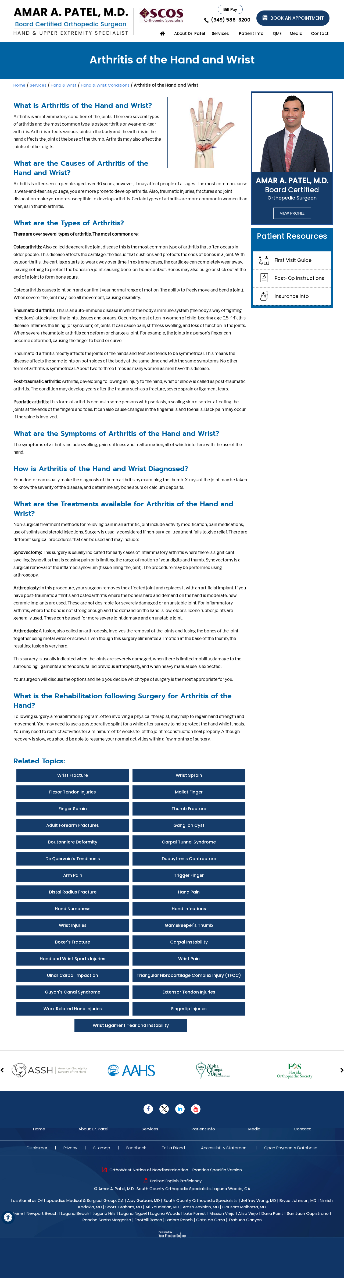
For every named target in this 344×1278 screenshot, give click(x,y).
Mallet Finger (189, 792)
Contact (320, 33)
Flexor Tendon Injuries (72, 792)
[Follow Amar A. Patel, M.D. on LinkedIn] (180, 1109)
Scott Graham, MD (123, 1207)
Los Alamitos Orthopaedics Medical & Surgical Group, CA (67, 1200)
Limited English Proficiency (176, 1181)
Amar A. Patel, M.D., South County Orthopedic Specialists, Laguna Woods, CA (174, 1188)
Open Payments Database (290, 1148)
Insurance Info (292, 296)
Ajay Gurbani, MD (143, 1200)
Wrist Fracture (72, 775)
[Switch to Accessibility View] (8, 1217)
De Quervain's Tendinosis (72, 859)
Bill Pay (230, 9)
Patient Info (251, 33)
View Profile (292, 213)
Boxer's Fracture (72, 942)
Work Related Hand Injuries (73, 1009)
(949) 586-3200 (230, 20)
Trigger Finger (189, 875)
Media (296, 33)
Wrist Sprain (189, 775)
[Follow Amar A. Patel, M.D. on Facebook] (148, 1109)
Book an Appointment (297, 18)
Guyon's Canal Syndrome (72, 992)
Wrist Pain (189, 959)
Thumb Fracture (188, 809)
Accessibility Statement (224, 1148)
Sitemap (101, 1148)
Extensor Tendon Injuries (189, 992)
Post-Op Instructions (299, 278)
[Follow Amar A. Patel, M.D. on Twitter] (164, 1109)
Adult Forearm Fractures (72, 825)
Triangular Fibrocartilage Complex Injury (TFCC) (189, 975)
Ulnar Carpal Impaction (72, 975)
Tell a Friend (173, 1148)
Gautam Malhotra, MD (244, 1207)
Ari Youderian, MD (162, 1207)
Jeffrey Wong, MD (258, 1200)
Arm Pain (72, 875)
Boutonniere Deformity (72, 842)
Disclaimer (37, 1148)
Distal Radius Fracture (72, 892)
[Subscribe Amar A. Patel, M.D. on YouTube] (195, 1109)
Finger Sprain (73, 809)
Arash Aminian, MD (201, 1207)
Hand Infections (189, 909)
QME (277, 33)
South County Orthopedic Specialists (200, 1200)
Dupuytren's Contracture (189, 859)
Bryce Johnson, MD (298, 1200)
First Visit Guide (293, 260)
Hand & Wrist (64, 85)
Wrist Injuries (73, 925)
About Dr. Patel (189, 33)
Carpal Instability (189, 942)
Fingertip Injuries (189, 1009)
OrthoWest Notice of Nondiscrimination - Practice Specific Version (175, 1170)
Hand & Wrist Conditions (105, 85)
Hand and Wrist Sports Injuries (72, 959)
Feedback (136, 1148)
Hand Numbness (73, 909)
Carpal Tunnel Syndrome (189, 842)
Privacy (70, 1148)
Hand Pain (189, 892)
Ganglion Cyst (189, 825)
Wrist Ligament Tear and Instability (131, 1025)
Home (163, 33)
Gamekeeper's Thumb (189, 925)
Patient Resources (292, 236)
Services (220, 33)
